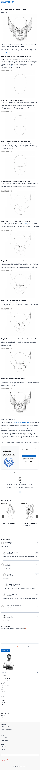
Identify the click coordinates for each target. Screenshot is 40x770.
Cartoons (3, 702)
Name (3, 646)
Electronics (3, 693)
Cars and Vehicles (5, 685)
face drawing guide (13, 65)
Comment (4, 632)
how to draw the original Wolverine (21, 422)
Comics (13, 7)
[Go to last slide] (3, 516)
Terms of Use (5, 740)
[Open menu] (38, 2)
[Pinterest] (3, 760)
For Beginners (4, 682)
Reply (37, 542)
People (2, 689)
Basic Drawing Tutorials (6, 680)
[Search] (36, 755)
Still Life (3, 708)
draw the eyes (25, 223)
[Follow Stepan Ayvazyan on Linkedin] (20, 492)
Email (16, 646)
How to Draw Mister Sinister (30, 523)
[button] (10, 462)
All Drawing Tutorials (5, 678)
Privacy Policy (5, 737)
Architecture (4, 696)
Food (2, 704)
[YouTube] (8, 760)
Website (29, 646)
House (2, 711)
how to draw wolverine (8, 52)
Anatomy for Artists (6, 731)
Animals (3, 691)
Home (2, 7)
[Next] (37, 516)
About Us (4, 746)
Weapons (3, 709)
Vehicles (3, 715)
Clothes (3, 700)
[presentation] (10, 512)
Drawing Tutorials (7, 7)
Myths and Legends (5, 713)
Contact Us (4, 749)
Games (2, 687)
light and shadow (18, 383)
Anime (2, 695)
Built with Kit (28, 462)
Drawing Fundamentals (7, 729)
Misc (2, 717)
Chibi (2, 698)
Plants (2, 706)
